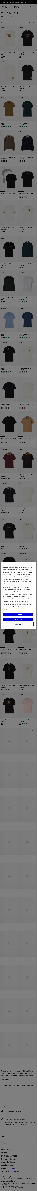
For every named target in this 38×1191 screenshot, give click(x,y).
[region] (18, 595)
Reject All (18, 619)
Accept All (18, 614)
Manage (18, 624)
